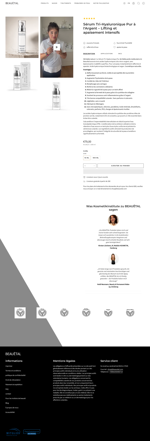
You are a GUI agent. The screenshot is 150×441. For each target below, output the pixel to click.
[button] (44, 3)
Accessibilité (10, 412)
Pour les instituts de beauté (15, 398)
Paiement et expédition (13, 384)
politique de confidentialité (15, 375)
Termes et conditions (13, 370)
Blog (7, 403)
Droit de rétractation (13, 380)
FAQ (6, 389)
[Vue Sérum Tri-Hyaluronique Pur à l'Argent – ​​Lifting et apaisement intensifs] (56, 47)
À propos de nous (11, 407)
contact (8, 394)
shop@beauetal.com (115, 369)
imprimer (8, 366)
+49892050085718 (116, 372)
